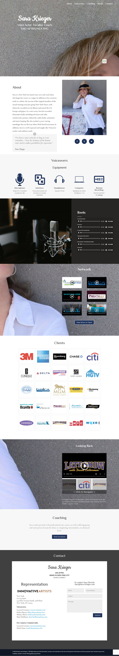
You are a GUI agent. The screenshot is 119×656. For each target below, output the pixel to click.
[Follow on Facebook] (77, 141)
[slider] (109, 221)
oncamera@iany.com (37, 626)
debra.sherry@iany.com (36, 612)
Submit (97, 615)
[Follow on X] (84, 141)
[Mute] (106, 221)
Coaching (91, 4)
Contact (109, 4)
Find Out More (59, 537)
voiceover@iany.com (37, 610)
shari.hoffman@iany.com (38, 617)
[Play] (78, 221)
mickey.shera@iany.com (36, 614)
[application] (94, 221)
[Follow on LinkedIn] (91, 141)
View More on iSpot (84, 322)
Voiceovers (79, 4)
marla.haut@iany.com (34, 628)
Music (100, 4)
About (69, 4)
